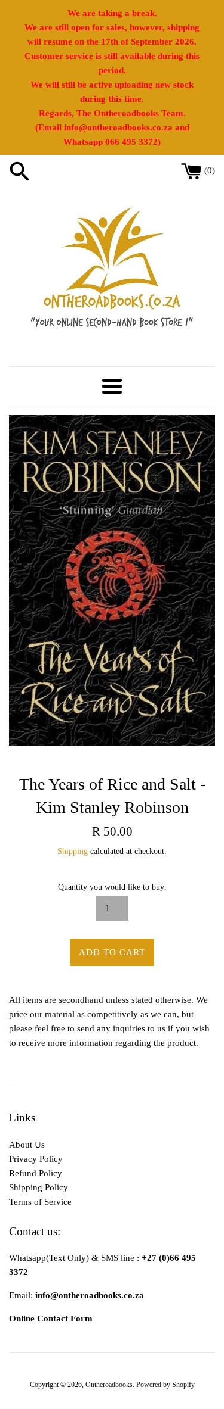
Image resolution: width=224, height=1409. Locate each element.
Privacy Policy (36, 1159)
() (209, 170)
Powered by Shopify (165, 1384)
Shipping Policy (38, 1187)
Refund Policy (35, 1173)
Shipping (72, 851)
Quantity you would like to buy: (112, 887)
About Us (27, 1144)
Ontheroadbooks (109, 1384)
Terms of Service (40, 1202)
